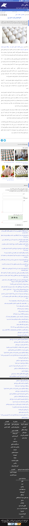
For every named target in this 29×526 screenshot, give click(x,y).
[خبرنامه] (20, 1)
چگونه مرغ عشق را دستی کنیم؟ (21, 363)
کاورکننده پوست (22, 514)
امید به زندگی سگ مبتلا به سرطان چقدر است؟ (18, 301)
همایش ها (15, 421)
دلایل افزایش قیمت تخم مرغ (14, 18)
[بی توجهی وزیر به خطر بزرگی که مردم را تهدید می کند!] (21, 155)
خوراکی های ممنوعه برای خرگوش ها (20, 407)
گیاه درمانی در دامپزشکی (23, 332)
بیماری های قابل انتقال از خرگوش (21, 368)
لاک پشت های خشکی (23, 412)
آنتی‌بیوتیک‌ (22, 492)
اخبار (24, 421)
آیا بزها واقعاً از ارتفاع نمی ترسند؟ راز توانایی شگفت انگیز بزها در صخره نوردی (14, 232)
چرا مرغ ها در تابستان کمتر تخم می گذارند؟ (19, 284)
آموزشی (24, 427)
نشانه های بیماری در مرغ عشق (21, 344)
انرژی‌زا (22, 511)
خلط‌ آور (22, 503)
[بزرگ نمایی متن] (6, 15)
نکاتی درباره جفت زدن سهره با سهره (20, 402)
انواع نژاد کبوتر (24, 371)
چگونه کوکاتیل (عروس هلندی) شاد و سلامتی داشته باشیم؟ (16, 352)
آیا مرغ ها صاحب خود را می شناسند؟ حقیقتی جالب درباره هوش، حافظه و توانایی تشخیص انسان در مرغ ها (15, 280)
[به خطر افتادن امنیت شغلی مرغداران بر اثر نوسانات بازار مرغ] (7, 172)
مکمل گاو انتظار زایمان (23, 322)
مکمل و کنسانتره (15, 460)
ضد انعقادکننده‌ (22, 489)
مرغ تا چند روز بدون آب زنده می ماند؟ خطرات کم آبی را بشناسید (14, 294)
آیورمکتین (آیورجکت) (23, 358)
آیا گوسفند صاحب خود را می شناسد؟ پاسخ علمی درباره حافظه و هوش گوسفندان (15, 269)
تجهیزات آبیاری (13, 472)
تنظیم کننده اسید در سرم (22, 508)
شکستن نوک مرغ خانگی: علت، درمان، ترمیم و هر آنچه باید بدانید (14, 287)
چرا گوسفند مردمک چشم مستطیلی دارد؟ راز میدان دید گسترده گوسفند (15, 265)
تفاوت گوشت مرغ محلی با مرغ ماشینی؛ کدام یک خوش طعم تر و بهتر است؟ (15, 249)
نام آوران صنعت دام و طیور (23, 469)
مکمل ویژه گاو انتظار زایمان (22, 324)
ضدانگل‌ (22, 495)
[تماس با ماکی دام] (26, 1)
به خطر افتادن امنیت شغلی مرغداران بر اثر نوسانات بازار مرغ (8, 179)
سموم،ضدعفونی (15, 452)
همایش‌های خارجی (15, 427)
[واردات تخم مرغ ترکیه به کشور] (7, 155)
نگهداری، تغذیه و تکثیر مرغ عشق (21, 342)
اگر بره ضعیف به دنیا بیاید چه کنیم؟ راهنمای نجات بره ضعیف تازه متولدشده (14, 256)
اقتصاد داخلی (17, 14)
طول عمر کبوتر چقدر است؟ (22, 306)
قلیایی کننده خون (22, 506)
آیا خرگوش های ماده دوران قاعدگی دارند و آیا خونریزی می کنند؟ (14, 355)
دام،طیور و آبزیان (24, 424)
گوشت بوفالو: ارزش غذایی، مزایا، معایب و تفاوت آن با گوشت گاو (14, 273)
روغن (22, 516)
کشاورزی (13, 469)
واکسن (15, 463)
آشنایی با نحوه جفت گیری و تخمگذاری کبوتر (18, 376)
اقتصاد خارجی (7, 427)
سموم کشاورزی (13, 475)
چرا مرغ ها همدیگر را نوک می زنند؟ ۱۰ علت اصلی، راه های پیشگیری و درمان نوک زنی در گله (15, 290)
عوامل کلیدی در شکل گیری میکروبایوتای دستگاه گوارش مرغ (15, 330)
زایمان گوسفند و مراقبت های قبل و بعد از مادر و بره (17, 319)
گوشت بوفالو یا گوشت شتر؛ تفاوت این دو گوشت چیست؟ (16, 253)
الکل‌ (22, 481)
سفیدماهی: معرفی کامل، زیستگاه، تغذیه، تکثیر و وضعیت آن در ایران (15, 297)
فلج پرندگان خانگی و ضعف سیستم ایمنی (19, 373)
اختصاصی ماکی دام (24, 435)
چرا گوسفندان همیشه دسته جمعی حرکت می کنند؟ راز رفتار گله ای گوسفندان (14, 260)
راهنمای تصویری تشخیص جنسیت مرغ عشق (19, 339)
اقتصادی (22, 14)
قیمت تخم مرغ (20, 144)
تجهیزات (15, 455)
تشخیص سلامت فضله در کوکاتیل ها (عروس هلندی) (17, 347)
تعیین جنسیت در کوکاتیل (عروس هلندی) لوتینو (18, 350)
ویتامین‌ (22, 486)
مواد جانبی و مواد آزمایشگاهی (22, 497)
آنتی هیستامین (15, 436)
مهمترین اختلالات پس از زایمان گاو (20, 314)
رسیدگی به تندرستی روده (22, 335)
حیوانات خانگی (24, 430)
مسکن (22, 500)
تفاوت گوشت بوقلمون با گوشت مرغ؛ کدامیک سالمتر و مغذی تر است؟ (15, 245)
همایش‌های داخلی (15, 424)
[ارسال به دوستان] (2, 15)
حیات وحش (24, 438)
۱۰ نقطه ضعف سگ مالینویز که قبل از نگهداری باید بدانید (16, 303)
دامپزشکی (24, 432)
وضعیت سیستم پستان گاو (22, 308)
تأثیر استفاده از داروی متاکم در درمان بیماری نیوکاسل (17, 404)
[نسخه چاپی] (1, 15)
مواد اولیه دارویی (22, 478)
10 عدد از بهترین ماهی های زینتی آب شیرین (18, 366)
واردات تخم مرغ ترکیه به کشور (9, 162)
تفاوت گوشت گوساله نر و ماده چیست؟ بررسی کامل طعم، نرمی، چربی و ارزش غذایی (15, 240)
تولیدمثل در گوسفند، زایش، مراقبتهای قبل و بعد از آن (17, 316)
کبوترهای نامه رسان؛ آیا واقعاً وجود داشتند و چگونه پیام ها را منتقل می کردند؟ (14, 236)
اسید (22, 484)
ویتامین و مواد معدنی (15, 447)
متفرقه (15, 458)
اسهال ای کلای (25, 417)
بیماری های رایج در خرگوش (22, 360)
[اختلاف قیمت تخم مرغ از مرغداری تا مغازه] (21, 172)
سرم (15, 439)
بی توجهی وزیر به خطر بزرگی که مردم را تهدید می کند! (22, 163)
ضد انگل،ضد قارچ (15, 444)
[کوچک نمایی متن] (4, 15)
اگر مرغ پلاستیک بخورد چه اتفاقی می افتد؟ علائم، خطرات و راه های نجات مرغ (14, 276)
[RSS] (22, 1)
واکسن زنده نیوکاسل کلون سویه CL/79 (19, 327)
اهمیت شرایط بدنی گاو (23, 311)
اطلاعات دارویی (15, 430)
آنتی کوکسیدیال (15, 466)
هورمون (15, 449)
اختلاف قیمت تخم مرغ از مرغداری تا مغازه (22, 179)
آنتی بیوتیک (14, 433)
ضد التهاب (15, 441)
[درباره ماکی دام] (28, 1)
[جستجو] (24, 1)
